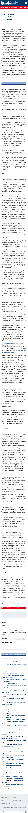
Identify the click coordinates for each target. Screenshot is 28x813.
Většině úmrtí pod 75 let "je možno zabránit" (16, 719)
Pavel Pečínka (10, 721)
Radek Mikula (9, 19)
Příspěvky (15, 802)
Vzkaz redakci (15, 799)
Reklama (3, 802)
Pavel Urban (8, 780)
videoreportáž (7, 271)
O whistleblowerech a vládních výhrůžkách (15, 763)
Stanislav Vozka (10, 740)
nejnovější (18, 638)
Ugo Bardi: (14, 731)
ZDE (6, 173)
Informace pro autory (17, 800)
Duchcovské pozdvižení (18, 778)
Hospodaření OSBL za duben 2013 (14, 788)
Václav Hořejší (10, 750)
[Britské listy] (13, 83)
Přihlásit (3, 625)
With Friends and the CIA (12, 683)
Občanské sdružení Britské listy (16, 807)
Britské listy (11, 3)
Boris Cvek (8, 772)
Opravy (2, 800)
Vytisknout (6, 603)
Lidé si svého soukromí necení (17, 713)
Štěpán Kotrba (9, 710)
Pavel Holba (9, 732)
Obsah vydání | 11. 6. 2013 (9, 662)
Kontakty (3, 799)
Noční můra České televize (17, 689)
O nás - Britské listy (5, 797)
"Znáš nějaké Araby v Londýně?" (14, 748)
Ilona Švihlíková (10, 690)
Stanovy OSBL (16, 797)
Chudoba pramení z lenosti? (19, 750)
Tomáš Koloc (9, 736)
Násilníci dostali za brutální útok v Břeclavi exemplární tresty (13, 351)
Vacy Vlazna (9, 744)
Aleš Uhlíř (9, 689)
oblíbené (24, 638)
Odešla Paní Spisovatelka (18, 729)
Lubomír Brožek (10, 725)
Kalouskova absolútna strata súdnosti (14, 776)
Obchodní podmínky (5, 803)
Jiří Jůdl (8, 784)
